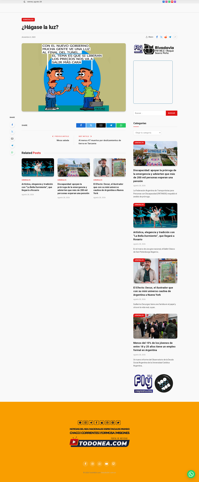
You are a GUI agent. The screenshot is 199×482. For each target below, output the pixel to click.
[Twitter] (12, 131)
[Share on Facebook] (157, 37)
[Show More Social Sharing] (175, 37)
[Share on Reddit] (166, 37)
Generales (28, 20)
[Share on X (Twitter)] (161, 37)
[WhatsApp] (12, 152)
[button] (191, 474)
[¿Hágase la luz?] (74, 77)
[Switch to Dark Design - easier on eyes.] (24, 2)
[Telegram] (12, 145)
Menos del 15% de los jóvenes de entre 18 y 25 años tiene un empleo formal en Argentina (154, 346)
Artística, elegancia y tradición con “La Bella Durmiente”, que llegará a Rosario (37, 187)
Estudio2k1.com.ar (108, 473)
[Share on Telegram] (170, 37)
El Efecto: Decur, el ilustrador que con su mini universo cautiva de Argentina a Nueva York (108, 188)
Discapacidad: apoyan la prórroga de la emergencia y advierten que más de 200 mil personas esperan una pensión (73, 188)
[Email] (12, 138)
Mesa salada (63, 140)
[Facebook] (12, 124)
